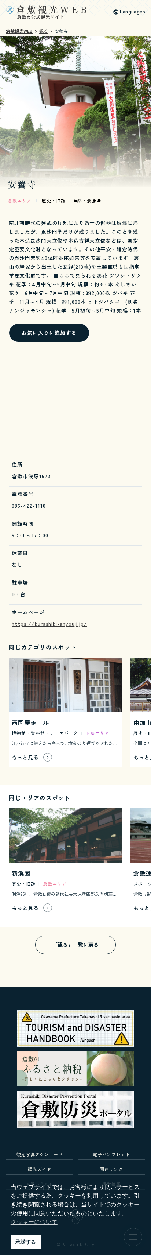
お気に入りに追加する (49, 332)
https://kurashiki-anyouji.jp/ (49, 623)
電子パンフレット (111, 1154)
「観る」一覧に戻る (75, 944)
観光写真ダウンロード (39, 1154)
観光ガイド (39, 1169)
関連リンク (111, 1169)
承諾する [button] (25, 1242)
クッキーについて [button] (34, 1222)
